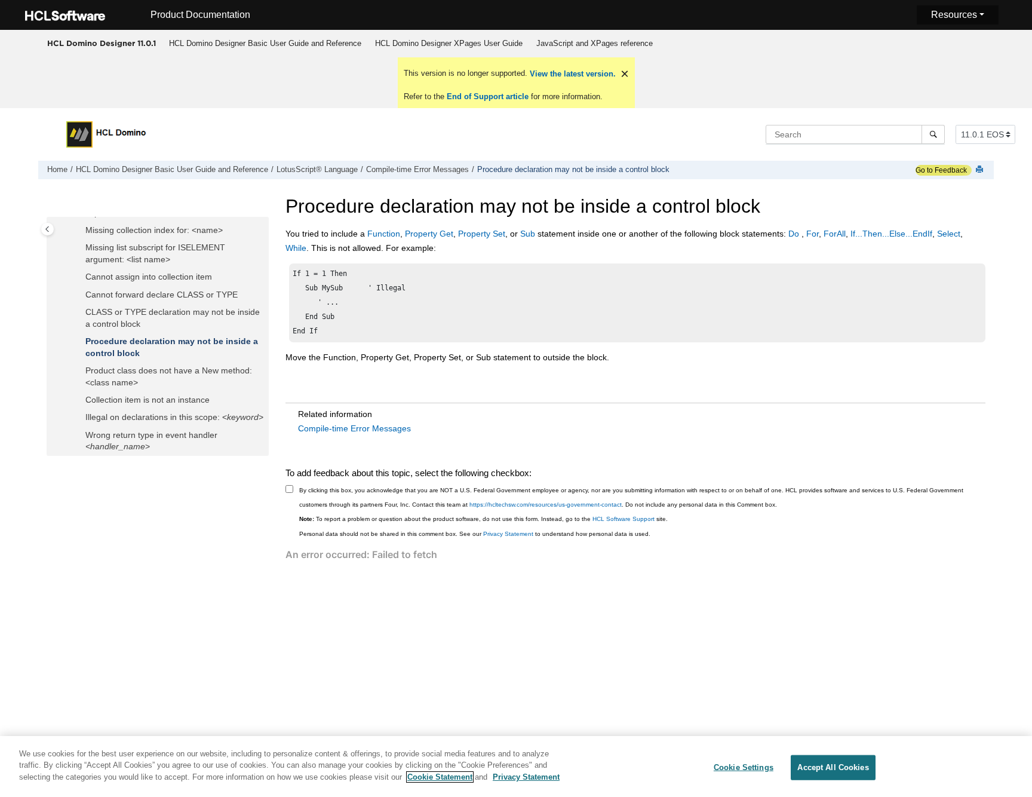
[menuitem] (265, 43)
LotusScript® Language (317, 169)
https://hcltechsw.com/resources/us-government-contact (545, 504)
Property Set (481, 233)
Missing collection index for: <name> (154, 230)
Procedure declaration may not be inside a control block (573, 169)
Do (794, 233)
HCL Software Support (623, 519)
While (295, 248)
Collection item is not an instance (147, 399)
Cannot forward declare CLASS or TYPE (161, 294)
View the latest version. (571, 73)
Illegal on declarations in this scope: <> (174, 417)
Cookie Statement (439, 777)
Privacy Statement (508, 534)
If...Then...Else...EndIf (891, 233)
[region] (516, 766)
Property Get (429, 233)
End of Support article (487, 96)
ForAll (835, 233)
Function (383, 233)
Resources (954, 15)
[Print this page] (980, 170)
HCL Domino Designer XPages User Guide (449, 43)
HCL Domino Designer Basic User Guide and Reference (265, 43)
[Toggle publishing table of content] (47, 229)
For (812, 233)
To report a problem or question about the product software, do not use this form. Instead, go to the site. (483, 519)
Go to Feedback (941, 170)
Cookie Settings (743, 767)
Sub (527, 233)
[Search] (933, 134)
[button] (80, 231)
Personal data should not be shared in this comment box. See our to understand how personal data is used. (474, 534)
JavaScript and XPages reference (594, 43)
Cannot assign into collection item (148, 276)
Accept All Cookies (832, 767)
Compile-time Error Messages (417, 169)
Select (948, 233)
